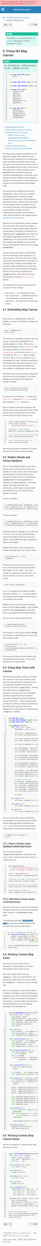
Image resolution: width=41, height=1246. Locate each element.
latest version (29, 4)
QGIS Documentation (22, 10)
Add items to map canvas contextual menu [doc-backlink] (19, 900)
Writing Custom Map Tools (15, 146)
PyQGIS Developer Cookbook (18, 18)
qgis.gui (26, 194)
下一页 (32, 25)
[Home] (3, 18)
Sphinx (9, 1239)
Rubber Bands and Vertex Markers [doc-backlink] (16, 458)
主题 (25, 1239)
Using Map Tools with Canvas (16, 132)
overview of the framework (13, 218)
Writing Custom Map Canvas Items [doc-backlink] (18, 1137)
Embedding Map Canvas (14, 127)
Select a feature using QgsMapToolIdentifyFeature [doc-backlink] (17, 845)
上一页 (8, 25)
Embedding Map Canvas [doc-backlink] (20, 309)
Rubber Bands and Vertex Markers (18, 130)
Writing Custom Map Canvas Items (18, 148)
